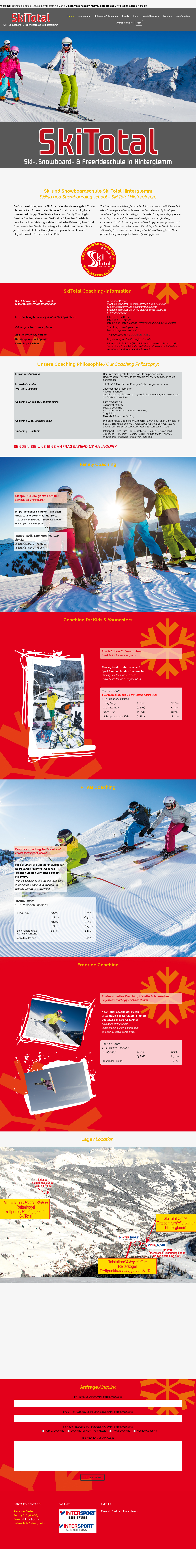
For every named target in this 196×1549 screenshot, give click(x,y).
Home (71, 16)
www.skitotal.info (140, 334)
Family (125, 16)
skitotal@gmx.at (31, 1519)
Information (84, 16)
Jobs (138, 23)
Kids (135, 16)
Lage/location (183, 16)
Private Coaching (150, 16)
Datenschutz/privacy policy (30, 1523)
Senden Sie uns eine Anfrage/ (65, 446)
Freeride (167, 16)
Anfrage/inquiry (124, 23)
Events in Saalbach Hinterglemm (119, 1511)
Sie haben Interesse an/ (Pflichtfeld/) (98, 1426)
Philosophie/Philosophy (106, 16)
